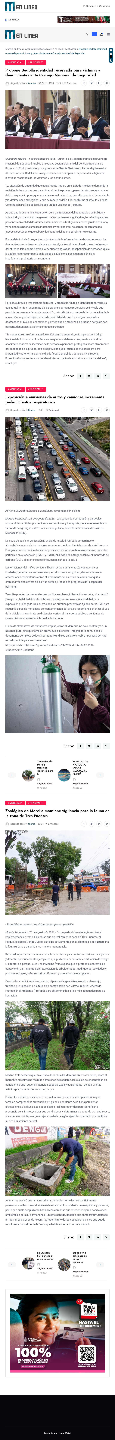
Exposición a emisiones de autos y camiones (80, 1257)
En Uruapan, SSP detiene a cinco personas (45, 1256)
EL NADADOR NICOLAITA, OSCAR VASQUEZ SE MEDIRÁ (80, 768)
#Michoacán (15, 62)
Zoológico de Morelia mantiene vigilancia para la (45, 768)
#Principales (35, 62)
